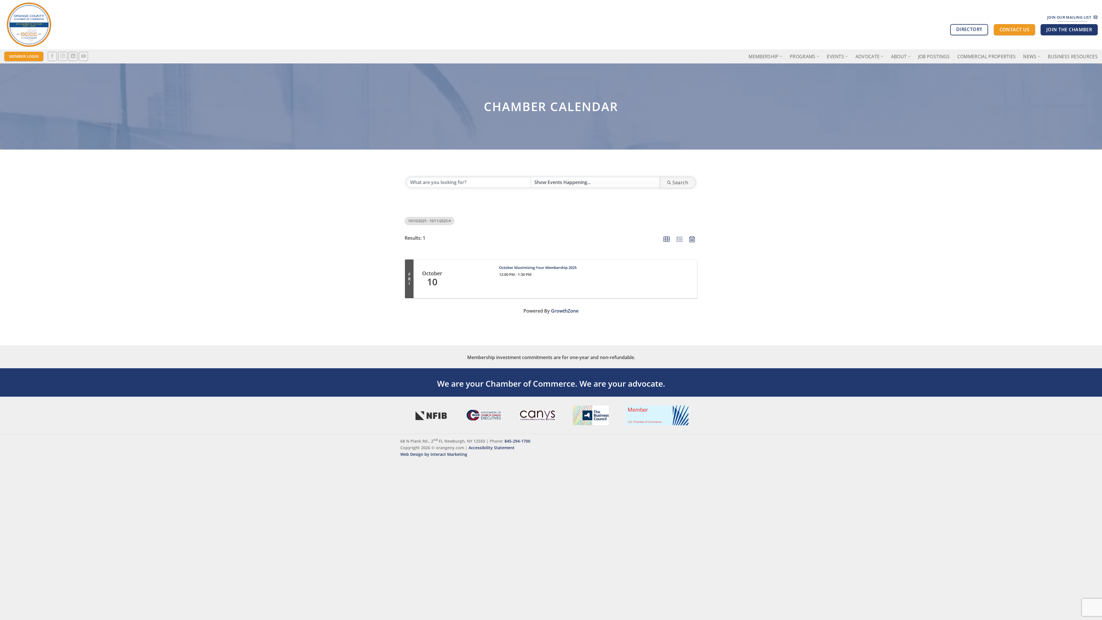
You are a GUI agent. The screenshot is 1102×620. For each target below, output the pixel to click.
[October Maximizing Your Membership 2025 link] (472, 279)
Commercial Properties (986, 56)
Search (680, 182)
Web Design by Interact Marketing (433, 454)
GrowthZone (565, 311)
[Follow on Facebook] (52, 56)
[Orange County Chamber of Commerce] (56, 24)
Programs (803, 56)
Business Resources (1073, 56)
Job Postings (934, 56)
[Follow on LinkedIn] (73, 56)
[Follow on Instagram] (62, 56)
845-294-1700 (517, 441)
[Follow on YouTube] (83, 56)
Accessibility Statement (492, 447)
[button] (666, 239)
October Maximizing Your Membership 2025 (538, 268)
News (1029, 56)
